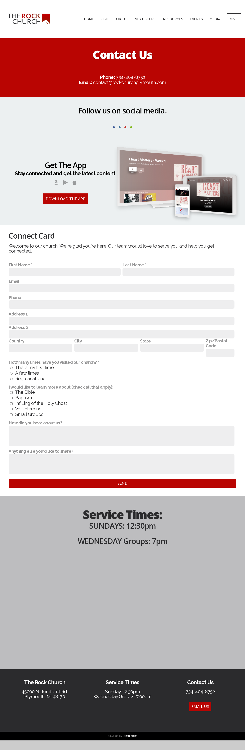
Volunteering (28, 409)
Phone (15, 297)
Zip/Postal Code (216, 343)
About (122, 19)
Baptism (23, 397)
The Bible (25, 392)
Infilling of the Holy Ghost (41, 403)
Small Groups (29, 414)
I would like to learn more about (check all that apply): (61, 387)
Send (123, 483)
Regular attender (32, 378)
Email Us (200, 706)
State (145, 341)
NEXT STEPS (146, 19)
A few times (27, 373)
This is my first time (34, 367)
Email (14, 281)
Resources (173, 19)
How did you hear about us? (35, 423)
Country (16, 341)
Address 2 (18, 327)
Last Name (133, 264)
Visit (104, 19)
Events (196, 19)
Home (89, 19)
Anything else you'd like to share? (41, 451)
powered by (122, 735)
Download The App (65, 198)
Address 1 (18, 314)
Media (215, 19)
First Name (19, 264)
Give (234, 19)
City (78, 341)
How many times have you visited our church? (53, 362)
